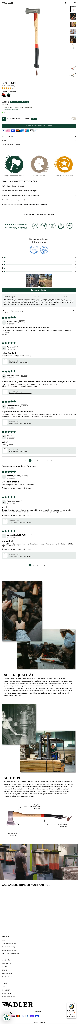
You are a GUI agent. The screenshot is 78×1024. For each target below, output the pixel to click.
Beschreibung (7, 136)
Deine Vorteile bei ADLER (11, 144)
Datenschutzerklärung (9, 950)
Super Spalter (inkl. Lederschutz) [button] (20, 393)
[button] (7, 88)
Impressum (5, 936)
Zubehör (4, 970)
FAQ (3, 986)
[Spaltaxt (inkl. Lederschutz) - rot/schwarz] (15, 926)
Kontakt (4, 983)
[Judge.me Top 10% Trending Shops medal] (69, 226)
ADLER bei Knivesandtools (11, 953)
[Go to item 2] (45, 280)
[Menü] (75, 1004)
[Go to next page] (51, 460)
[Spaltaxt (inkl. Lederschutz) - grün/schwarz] (17, 926)
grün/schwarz (9, 95)
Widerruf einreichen (8, 997)
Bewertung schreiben (39, 290)
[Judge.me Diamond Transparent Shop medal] (35, 226)
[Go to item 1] (32, 280)
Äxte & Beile (6, 960)
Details (5, 140)
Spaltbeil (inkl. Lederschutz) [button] (18, 362)
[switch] (74, 118)
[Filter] (4, 311)
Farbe (9, 91)
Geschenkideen (7, 973)
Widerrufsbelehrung (8, 947)
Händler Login (6, 993)
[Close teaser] (11, 1013)
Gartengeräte (6, 963)
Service (4, 966)
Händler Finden (7, 977)
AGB (3, 940)
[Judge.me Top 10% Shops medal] (61, 226)
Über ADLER (6, 990)
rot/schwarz (4, 95)
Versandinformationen (9, 943)
